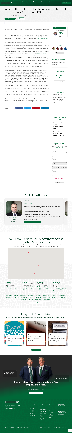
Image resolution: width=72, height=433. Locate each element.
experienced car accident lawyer (19, 93)
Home (18, 1)
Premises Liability (57, 131)
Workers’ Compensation (56, 129)
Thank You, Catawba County (14, 340)
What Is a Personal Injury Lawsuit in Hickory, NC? (35, 339)
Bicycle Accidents (41, 416)
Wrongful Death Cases (58, 135)
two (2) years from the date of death (14, 87)
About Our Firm (25, 1)
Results (31, 413)
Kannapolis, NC (24, 297)
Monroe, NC (38, 297)
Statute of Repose (41, 53)
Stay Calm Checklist (51, 415)
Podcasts (51, 412)
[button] (18, 108)
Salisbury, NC (23, 299)
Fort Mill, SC (46, 295)
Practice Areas (34, 1)
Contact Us (33, 4)
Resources (43, 1)
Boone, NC (16, 295)
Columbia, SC (31, 295)
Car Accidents (12, 23)
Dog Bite (44, 421)
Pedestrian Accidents (58, 126)
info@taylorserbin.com (63, 409)
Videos (50, 410)
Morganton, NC (55, 297)
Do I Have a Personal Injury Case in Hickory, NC (57, 339)
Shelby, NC (30, 299)
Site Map (51, 419)
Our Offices (51, 1)
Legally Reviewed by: (60, 30)
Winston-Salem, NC (48, 299)
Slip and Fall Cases (57, 133)
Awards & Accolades (32, 411)
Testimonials (32, 415)
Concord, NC (38, 295)
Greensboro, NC (61, 295)
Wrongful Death (43, 413)
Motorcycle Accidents (58, 123)
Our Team (32, 408)
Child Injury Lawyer (42, 419)
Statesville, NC (38, 299)
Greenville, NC (9, 297)
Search (50, 417)
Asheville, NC (9, 295)
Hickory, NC (16, 297)
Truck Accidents (57, 124)
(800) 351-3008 (59, 148)
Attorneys (32, 406)
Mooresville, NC (46, 297)
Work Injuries (42, 411)
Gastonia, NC (53, 295)
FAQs (50, 408)
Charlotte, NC (23, 295)
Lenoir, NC (32, 297)
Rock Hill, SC (63, 297)
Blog (50, 406)
